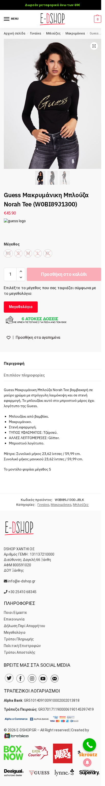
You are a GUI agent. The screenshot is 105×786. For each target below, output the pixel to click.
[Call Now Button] (89, 745)
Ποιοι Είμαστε (15, 613)
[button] (97, 19)
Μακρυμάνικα (75, 33)
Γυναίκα (35, 33)
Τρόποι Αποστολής (19, 652)
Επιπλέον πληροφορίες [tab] (24, 375)
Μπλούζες (53, 33)
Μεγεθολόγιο (21, 307)
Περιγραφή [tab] (14, 363)
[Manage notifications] (87, 762)
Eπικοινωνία (14, 619)
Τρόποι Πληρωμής (19, 639)
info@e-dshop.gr (21, 581)
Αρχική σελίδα (14, 33)
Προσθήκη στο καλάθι (64, 274)
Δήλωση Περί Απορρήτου (24, 626)
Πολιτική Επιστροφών (22, 646)
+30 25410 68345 (22, 592)
